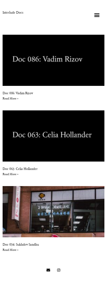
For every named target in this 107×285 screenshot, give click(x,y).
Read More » (10, 98)
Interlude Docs (13, 12)
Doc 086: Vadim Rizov (18, 93)
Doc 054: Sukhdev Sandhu (21, 244)
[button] (97, 14)
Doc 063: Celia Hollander (20, 169)
